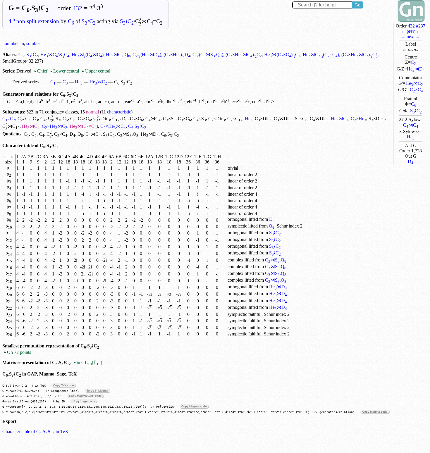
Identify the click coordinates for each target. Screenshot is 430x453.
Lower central (64, 70)
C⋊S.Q (127, 134)
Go (357, 4)
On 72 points (17, 352)
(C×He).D (177, 54)
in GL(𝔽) (87, 362)
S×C (301, 118)
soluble (32, 43)
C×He (358, 118)
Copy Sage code (84, 401)
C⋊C (410, 125)
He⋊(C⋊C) (88, 54)
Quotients (11, 134)
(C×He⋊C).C (244, 54)
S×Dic (377, 118)
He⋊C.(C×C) (321, 54)
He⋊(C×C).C (282, 54)
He (410, 136)
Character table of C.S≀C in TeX (35, 431)
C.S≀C (28, 54)
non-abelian (13, 43)
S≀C (88, 21)
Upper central (96, 70)
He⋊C (414, 83)
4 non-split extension (33, 21)
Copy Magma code (194, 406)
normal (92, 111)
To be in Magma (97, 390)
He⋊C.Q (118, 54)
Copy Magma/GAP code (85, 395)
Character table (18, 145)
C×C (416, 89)
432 (77, 8)
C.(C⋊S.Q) (207, 54)
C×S (169, 118)
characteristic (119, 111)
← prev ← (411, 31)
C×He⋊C (54, 126)
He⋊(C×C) (84, 126)
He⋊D (416, 68)
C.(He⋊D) (147, 54)
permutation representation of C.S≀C (59, 345)
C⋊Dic (283, 118)
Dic (105, 118)
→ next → (410, 36)
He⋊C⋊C (54, 54)
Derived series (25, 81)
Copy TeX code (63, 385)
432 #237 (416, 25)
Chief (41, 70)
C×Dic (216, 118)
